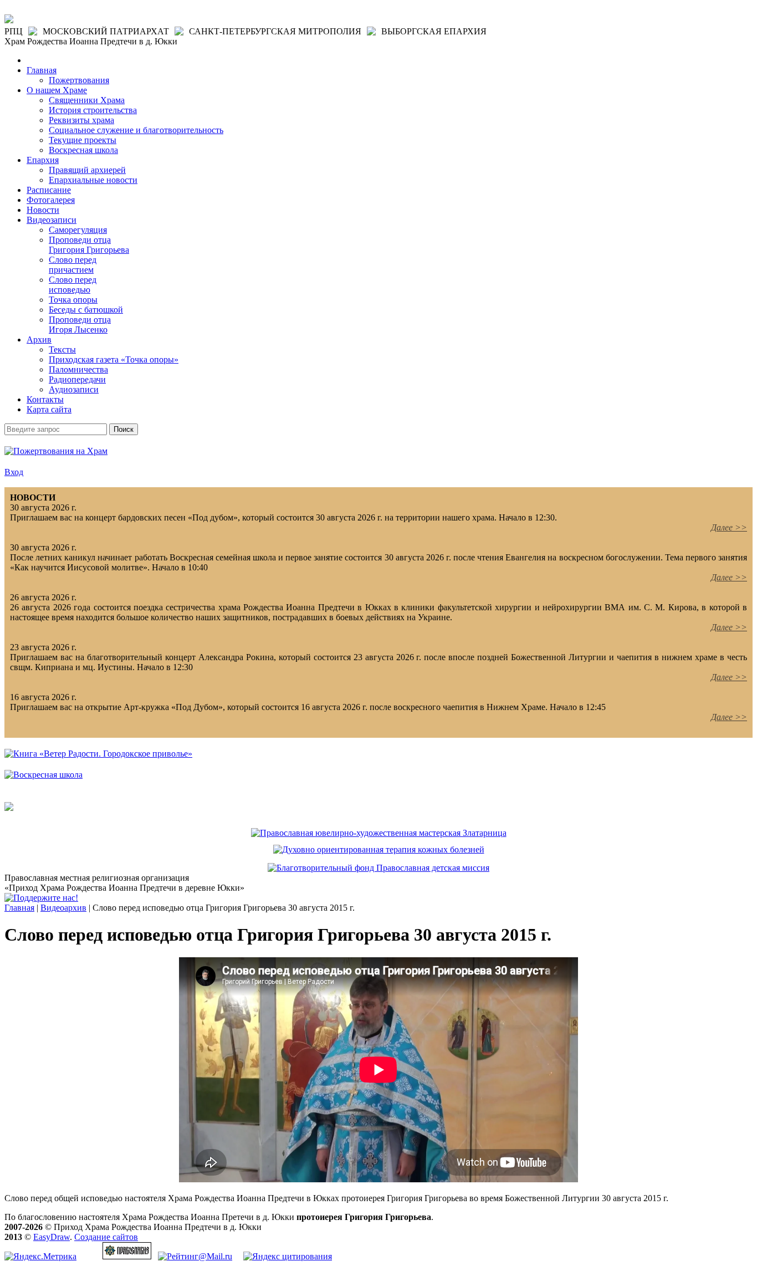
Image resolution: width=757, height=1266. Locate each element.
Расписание (49, 190)
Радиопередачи (77, 379)
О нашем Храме (57, 90)
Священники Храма (87, 100)
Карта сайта (49, 409)
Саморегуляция (78, 229)
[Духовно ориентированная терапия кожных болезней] (378, 849)
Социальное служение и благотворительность (136, 130)
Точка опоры (73, 299)
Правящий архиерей (87, 170)
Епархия (43, 160)
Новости (43, 210)
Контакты (45, 399)
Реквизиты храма (81, 120)
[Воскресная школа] (43, 774)
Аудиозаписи (74, 389)
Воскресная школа (83, 150)
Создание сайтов (106, 1237)
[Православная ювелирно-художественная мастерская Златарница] (379, 833)
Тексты (62, 349)
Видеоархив (63, 907)
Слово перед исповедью (72, 284)
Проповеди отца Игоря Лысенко (80, 324)
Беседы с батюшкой (86, 309)
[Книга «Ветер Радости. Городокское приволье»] (98, 753)
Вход (13, 472)
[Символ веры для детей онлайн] (8, 808)
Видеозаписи (51, 219)
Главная (42, 70)
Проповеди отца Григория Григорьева (89, 244)
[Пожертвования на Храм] (56, 451)
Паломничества (78, 369)
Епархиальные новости (93, 180)
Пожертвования (79, 80)
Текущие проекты (82, 140)
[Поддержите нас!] (41, 897)
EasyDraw (51, 1237)
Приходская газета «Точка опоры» (113, 359)
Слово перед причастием (72, 264)
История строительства (93, 110)
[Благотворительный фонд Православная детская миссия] (378, 867)
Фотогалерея (51, 200)
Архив (39, 339)
